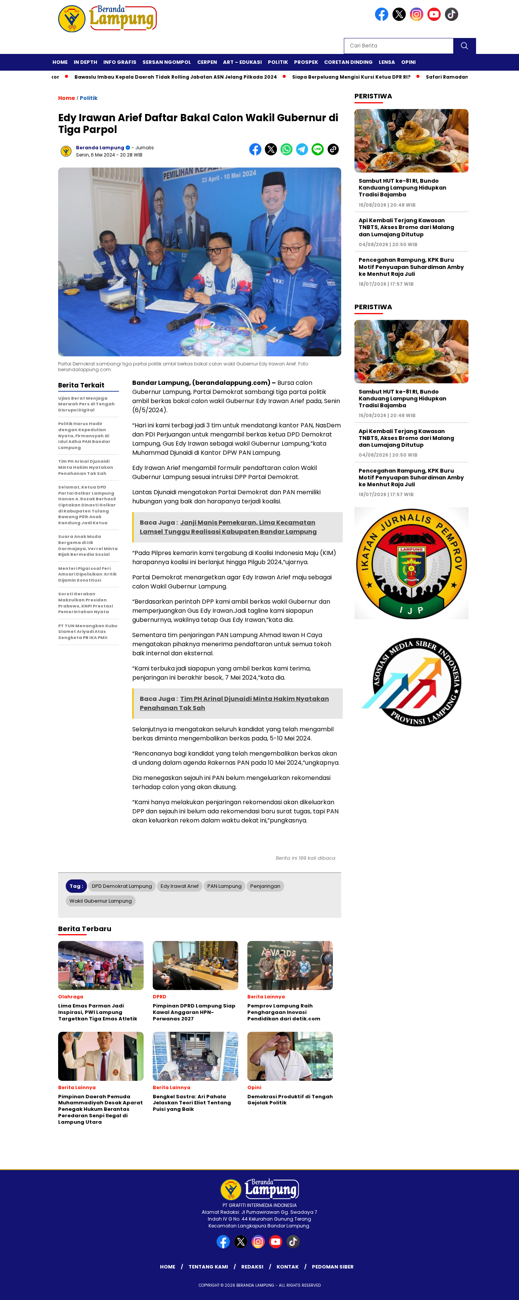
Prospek (306, 62)
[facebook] (383, 19)
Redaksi (252, 1266)
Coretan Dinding (348, 62)
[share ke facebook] (257, 154)
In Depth (85, 62)
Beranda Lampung (100, 147)
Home (60, 62)
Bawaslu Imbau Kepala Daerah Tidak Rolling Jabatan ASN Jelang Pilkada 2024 (146, 77)
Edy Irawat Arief (180, 886)
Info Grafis (119, 62)
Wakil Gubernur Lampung (101, 901)
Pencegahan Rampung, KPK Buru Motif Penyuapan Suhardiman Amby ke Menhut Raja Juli (411, 266)
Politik (278, 62)
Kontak (288, 1266)
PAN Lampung (224, 886)
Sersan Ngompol (166, 62)
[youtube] (435, 19)
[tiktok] (453, 19)
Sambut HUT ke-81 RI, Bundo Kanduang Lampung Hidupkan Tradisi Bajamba (402, 187)
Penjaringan (265, 886)
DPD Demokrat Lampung (122, 886)
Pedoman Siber (333, 1266)
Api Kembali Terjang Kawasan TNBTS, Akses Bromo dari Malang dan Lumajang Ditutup (406, 227)
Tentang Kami (208, 1266)
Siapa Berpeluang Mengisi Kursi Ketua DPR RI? (322, 77)
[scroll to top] (497, 1288)
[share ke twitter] (272, 154)
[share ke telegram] (304, 154)
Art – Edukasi (242, 62)
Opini (408, 62)
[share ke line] (319, 154)
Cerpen (207, 62)
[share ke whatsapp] (288, 154)
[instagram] (418, 19)
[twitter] (400, 19)
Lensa (387, 62)
